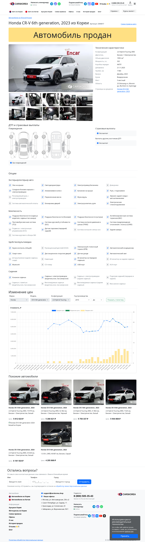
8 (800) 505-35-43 (118, 3)
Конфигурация (57, 296)
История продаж (89, 12)
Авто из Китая (33, 12)
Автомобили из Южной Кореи (20, 18)
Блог (99, 12)
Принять (125, 536)
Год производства (81, 296)
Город (56, 477)
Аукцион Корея (46, 12)
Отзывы (103, 4)
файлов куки (129, 531)
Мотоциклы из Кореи (18, 511)
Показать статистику (116, 300)
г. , (55, 500)
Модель (33, 296)
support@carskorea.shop (53, 493)
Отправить (84, 481)
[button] (32, 90)
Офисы (71, 12)
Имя (9, 477)
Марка (11, 296)
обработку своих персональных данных (71, 486)
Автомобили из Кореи (21, 496)
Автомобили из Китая (21, 500)
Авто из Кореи (17, 12)
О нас (78, 12)
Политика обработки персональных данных (26, 540)
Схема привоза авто (128, 24)
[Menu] (134, 4)
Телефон (34, 477)
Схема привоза (60, 12)
